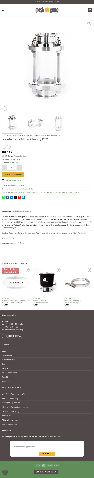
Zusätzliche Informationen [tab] (22, 211)
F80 (45, 192)
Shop (9, 135)
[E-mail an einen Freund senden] (15, 197)
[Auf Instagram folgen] (9, 336)
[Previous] (6, 66)
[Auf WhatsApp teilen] (4, 197)
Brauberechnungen (9, 372)
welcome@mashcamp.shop (12, 329)
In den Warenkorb (13, 174)
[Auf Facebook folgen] (4, 336)
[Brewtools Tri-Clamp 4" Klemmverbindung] (78, 282)
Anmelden (47, 454)
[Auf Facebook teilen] (7, 197)
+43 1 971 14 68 (11, 327)
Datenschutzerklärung (10, 411)
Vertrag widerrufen (9, 424)
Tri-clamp (21, 192)
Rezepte (5, 368)
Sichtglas (27, 192)
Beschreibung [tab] (6, 211)
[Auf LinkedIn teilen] (23, 197)
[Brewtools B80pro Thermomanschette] (47, 282)
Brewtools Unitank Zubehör (70, 192)
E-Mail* (15, 443)
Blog (3, 364)
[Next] (88, 66)
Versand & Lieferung (10, 398)
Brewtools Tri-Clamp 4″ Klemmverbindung (72, 302)
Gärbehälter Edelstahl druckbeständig (47, 135)
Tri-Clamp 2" (51, 192)
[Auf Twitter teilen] (11, 197)
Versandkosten (20, 156)
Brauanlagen (17, 135)
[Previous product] (9, 147)
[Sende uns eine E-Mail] (14, 336)
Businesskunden (8, 360)
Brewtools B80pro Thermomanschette (40, 302)
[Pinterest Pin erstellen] (19, 197)
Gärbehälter (28, 135)
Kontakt (5, 377)
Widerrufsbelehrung (10, 420)
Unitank (33, 192)
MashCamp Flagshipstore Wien (14, 394)
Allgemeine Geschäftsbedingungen (15, 407)
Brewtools (14, 192)
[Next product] (4, 147)
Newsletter (6, 381)
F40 (42, 192)
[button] (3, 10)
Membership (7, 355)
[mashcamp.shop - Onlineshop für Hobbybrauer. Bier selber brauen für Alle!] (47, 10)
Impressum (6, 415)
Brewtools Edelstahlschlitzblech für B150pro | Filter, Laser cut (15, 302)
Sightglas (58, 192)
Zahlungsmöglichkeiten (11, 403)
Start (3, 135)
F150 (38, 192)
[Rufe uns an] (19, 336)
